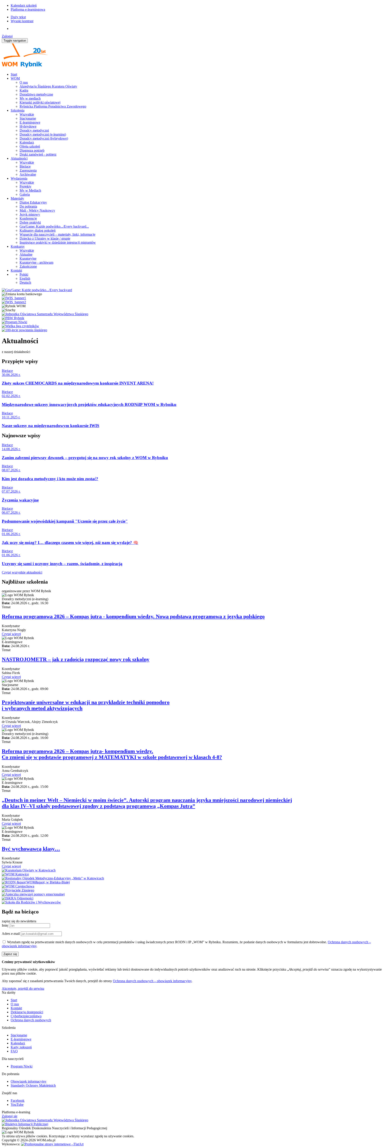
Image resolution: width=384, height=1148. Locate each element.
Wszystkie (27, 114)
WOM (15, 78)
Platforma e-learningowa (28, 9)
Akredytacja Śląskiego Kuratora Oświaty (48, 86)
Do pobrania (28, 206)
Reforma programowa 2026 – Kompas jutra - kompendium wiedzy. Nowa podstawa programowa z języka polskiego (133, 616)
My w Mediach (30, 190)
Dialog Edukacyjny (33, 202)
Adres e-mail (11, 933)
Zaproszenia (28, 170)
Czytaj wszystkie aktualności (22, 572)
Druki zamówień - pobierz (38, 154)
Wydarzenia (19, 178)
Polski (24, 274)
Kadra (24, 90)
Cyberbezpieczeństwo (26, 1016)
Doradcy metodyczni (34, 130)
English (25, 278)
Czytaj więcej (11, 634)
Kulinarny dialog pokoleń (38, 230)
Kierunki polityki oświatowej (40, 102)
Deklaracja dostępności (27, 1012)
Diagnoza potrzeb (32, 150)
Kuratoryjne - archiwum (36, 262)
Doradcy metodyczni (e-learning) (43, 134)
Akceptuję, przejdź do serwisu (23, 988)
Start (14, 74)
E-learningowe (30, 122)
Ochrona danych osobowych (31, 1020)
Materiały (17, 198)
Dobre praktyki (30, 222)
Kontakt (16, 270)
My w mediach (30, 98)
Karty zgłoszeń (21, 1047)
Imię (5, 925)
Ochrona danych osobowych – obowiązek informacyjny (152, 981)
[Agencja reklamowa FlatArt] (52, 1144)
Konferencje (28, 218)
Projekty (25, 186)
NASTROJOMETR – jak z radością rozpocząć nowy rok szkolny (75, 659)
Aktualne (26, 254)
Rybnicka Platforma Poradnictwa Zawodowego (53, 106)
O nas (24, 82)
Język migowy (30, 214)
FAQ (14, 1051)
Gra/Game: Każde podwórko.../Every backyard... (54, 226)
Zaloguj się (9, 1116)
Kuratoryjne (28, 258)
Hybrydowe (28, 126)
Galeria (25, 194)
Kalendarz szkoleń (24, 5)
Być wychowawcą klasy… (31, 849)
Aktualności (19, 158)
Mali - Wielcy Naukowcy (37, 210)
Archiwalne (28, 174)
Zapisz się (10, 954)
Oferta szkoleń (30, 146)
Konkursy (18, 246)
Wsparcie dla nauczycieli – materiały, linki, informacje (57, 234)
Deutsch (25, 282)
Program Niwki (21, 1066)
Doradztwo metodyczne (36, 94)
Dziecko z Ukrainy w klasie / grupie (45, 238)
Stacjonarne (28, 118)
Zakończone (28, 266)
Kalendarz (27, 142)
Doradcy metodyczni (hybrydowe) (44, 138)
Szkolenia (17, 110)
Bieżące (25, 166)
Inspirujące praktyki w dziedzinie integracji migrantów (58, 242)
